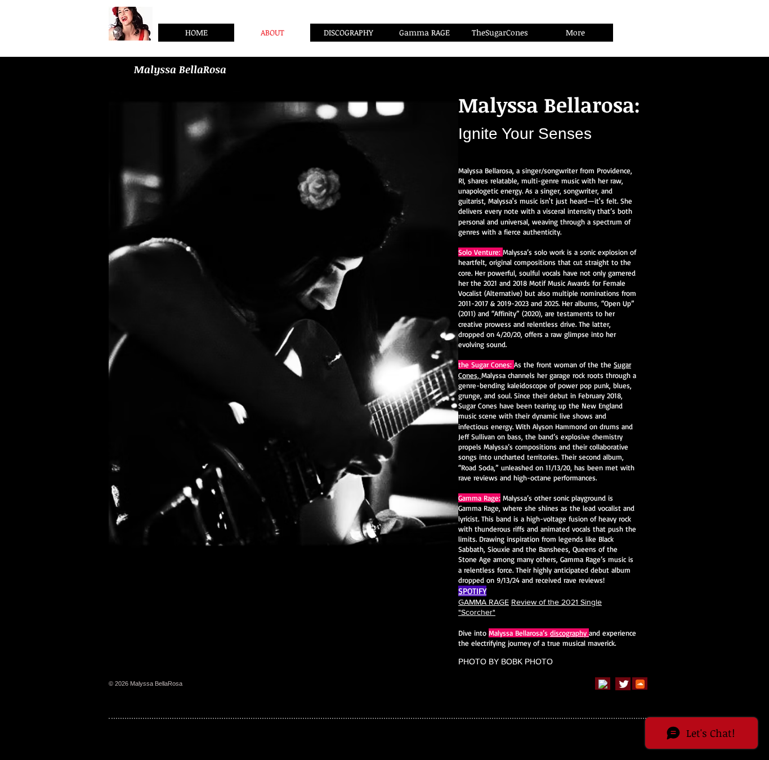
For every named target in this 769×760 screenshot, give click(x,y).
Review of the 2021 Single (556, 601)
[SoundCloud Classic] (640, 684)
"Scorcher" (476, 612)
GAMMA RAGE (483, 601)
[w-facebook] (602, 684)
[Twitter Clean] (623, 684)
